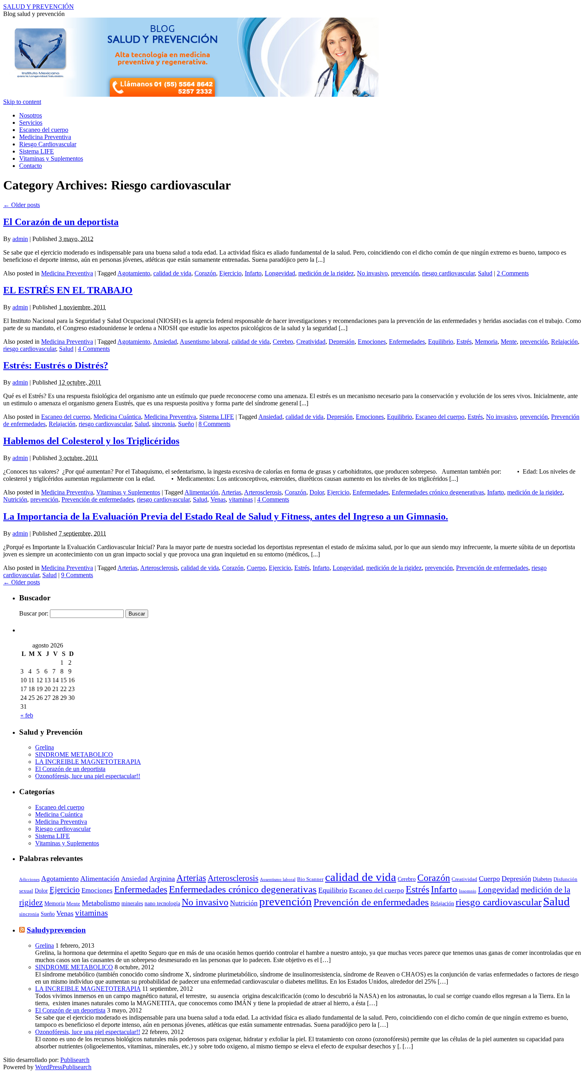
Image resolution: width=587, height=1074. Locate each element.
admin (20, 238)
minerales (132, 903)
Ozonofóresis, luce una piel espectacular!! (87, 776)
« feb (26, 715)
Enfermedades (407, 341)
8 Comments (214, 423)
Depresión (342, 341)
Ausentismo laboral (204, 341)
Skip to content (22, 101)
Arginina (162, 879)
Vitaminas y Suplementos (51, 158)
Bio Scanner (310, 879)
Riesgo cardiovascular (63, 828)
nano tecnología (162, 903)
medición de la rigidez (326, 273)
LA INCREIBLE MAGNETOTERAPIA (88, 761)
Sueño (186, 423)
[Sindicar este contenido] (22, 930)
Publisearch (74, 1059)
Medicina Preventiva (45, 137)
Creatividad (310, 341)
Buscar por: (33, 613)
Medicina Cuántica (117, 416)
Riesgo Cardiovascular (47, 144)
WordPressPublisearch (63, 1067)
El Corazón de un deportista (61, 222)
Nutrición (15, 499)
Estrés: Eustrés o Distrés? (55, 365)
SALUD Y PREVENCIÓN (38, 6)
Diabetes (542, 879)
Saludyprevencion (56, 930)
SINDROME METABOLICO (74, 754)
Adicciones (29, 879)
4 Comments (94, 348)
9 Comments (77, 575)
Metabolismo (101, 903)
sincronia (163, 423)
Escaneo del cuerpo (43, 129)
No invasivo (372, 273)
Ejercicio (230, 273)
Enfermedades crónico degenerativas (438, 492)
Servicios (30, 122)
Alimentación (201, 492)
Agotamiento (133, 273)
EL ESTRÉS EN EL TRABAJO (68, 290)
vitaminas (241, 499)
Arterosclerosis (263, 492)
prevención (405, 273)
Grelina (44, 747)
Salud (485, 273)
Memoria (486, 341)
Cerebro (283, 341)
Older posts (21, 204)
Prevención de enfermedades (97, 499)
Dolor (316, 492)
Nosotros (30, 115)
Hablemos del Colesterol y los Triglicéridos (91, 441)
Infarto (253, 273)
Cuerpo (256, 567)
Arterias (231, 492)
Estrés (464, 341)
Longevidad (280, 273)
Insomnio (467, 891)
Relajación (564, 341)
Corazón (205, 273)
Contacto (30, 165)
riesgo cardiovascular (448, 273)
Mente (509, 341)
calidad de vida (172, 273)
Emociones (372, 341)
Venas (218, 499)
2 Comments (513, 273)
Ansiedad (165, 341)
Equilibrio (440, 341)
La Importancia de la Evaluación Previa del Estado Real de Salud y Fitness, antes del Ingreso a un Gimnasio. (225, 516)
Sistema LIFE (36, 151)
